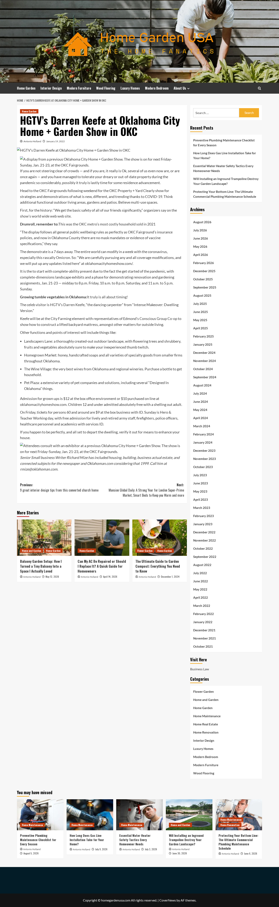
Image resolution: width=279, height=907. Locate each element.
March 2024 (201, 426)
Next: (146, 490)
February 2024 (203, 434)
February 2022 (203, 614)
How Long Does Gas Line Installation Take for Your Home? (224, 155)
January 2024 (202, 442)
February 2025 (203, 336)
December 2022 (204, 532)
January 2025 (202, 344)
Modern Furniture (79, 88)
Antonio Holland (32, 141)
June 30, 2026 (179, 853)
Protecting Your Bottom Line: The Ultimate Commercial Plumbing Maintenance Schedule (224, 194)
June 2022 (200, 581)
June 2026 (200, 238)
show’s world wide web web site (45, 216)
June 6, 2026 (250, 853)
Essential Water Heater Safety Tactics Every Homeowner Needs (223, 168)
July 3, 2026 (151, 849)
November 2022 (204, 540)
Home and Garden (31, 550)
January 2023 (202, 524)
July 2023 (200, 475)
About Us (180, 88)
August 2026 (202, 222)
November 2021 (204, 638)
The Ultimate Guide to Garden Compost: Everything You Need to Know (157, 566)
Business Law (199, 669)
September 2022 (204, 556)
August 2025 (202, 295)
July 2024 (200, 393)
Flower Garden (145, 550)
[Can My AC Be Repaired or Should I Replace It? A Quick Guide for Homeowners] (102, 538)
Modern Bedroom (157, 88)
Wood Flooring (105, 88)
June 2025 (200, 312)
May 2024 (200, 410)
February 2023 (203, 516)
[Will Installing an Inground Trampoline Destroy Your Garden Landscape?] (189, 814)
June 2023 (200, 483)
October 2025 (203, 279)
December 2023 (204, 450)
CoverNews (167, 900)
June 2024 (200, 401)
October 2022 (203, 548)
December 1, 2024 (170, 576)
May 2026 (200, 246)
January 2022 (202, 622)
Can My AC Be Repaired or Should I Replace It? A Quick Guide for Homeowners (102, 566)
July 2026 (200, 230)
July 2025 (200, 303)
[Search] (259, 88)
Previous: (59, 487)
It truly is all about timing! (107, 297)
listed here (70, 263)
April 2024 (200, 418)
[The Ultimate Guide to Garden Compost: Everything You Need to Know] (159, 538)
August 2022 (202, 565)
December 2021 (204, 630)
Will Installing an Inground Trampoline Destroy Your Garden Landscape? (226, 181)
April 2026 (200, 254)
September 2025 (204, 287)
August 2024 (202, 385)
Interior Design (51, 88)
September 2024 (204, 377)
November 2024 (204, 361)
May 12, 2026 (52, 576)
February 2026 (203, 263)
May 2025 (200, 320)
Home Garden (26, 88)
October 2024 (203, 369)
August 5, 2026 (31, 853)
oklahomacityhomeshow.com (43, 404)
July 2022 (200, 573)
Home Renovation (206, 732)
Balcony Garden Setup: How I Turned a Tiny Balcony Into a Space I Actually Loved (41, 566)
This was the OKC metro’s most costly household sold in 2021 (106, 224)
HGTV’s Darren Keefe (67, 304)
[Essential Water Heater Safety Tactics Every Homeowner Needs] (139, 814)
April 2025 (200, 328)
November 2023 (204, 459)
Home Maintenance (207, 716)
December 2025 (204, 271)
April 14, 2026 (110, 576)
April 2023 (200, 499)
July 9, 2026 (101, 849)
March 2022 (201, 605)
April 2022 (200, 597)
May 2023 (200, 491)
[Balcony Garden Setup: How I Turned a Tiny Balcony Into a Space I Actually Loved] (44, 538)
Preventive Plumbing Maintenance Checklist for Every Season (224, 142)
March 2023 (201, 508)
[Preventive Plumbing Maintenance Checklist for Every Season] (40, 814)
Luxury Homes (130, 88)
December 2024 (204, 352)
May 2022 (200, 589)
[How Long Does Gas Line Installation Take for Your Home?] (90, 814)
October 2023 (203, 467)
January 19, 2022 (55, 141)
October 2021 (203, 646)
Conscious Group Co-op (158, 318)
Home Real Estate (205, 724)
